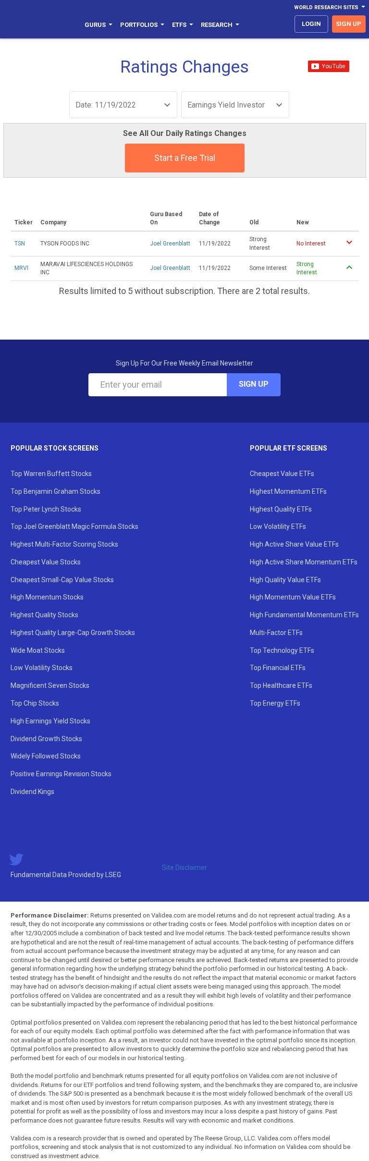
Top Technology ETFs (282, 650)
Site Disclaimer (184, 867)
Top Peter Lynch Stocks (46, 509)
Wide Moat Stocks (38, 650)
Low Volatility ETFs (278, 526)
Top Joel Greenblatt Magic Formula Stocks (74, 526)
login (311, 23)
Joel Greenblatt (170, 243)
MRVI (21, 268)
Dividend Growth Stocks (46, 739)
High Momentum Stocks (47, 597)
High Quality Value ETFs (285, 580)
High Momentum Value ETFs (293, 597)
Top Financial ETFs (278, 668)
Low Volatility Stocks (42, 668)
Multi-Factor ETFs (276, 632)
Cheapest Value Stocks (46, 562)
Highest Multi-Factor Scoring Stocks (64, 544)
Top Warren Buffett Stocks (51, 473)
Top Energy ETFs (275, 703)
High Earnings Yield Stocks (50, 721)
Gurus (95, 24)
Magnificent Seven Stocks (50, 685)
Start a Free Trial (184, 158)
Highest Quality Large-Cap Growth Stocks (73, 632)
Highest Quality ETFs (281, 509)
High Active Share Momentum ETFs (303, 562)
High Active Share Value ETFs (294, 544)
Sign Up (254, 384)
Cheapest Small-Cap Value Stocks (62, 580)
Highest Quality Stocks (44, 615)
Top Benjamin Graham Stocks (55, 491)
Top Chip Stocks (35, 703)
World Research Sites (326, 7)
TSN (19, 243)
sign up (348, 23)
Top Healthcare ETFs (281, 685)
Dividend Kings (32, 791)
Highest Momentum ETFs (288, 491)
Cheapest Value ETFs (282, 473)
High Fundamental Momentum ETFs (304, 615)
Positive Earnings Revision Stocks (61, 774)
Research (217, 24)
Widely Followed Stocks (46, 756)
